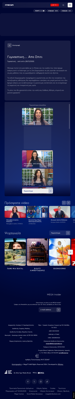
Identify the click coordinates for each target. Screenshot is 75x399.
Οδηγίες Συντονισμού (47, 391)
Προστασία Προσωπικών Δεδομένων (21, 388)
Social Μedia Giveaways (35, 394)
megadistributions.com (53, 394)
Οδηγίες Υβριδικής (63, 391)
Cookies (52, 388)
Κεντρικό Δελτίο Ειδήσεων (59, 220)
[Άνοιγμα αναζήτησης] (63, 5)
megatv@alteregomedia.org (54, 343)
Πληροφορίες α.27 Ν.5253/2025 (16, 391)
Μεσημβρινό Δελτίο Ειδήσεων (12, 220)
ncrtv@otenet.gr (63, 353)
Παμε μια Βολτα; (15, 269)
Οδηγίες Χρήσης (41, 388)
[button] (70, 5)
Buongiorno (60, 269)
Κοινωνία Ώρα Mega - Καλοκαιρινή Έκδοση (35, 220)
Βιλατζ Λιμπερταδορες (37, 269)
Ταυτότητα (62, 388)
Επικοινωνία (33, 391)
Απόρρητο (73, 395)
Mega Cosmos (19, 394)
